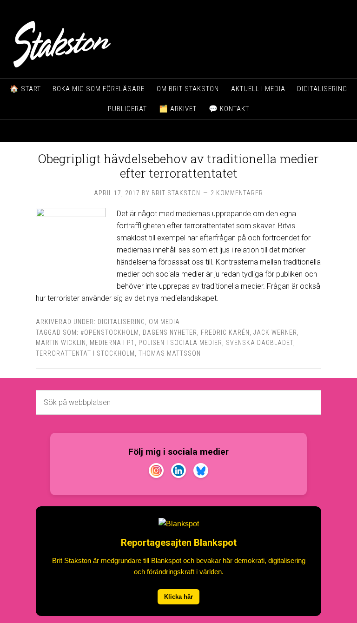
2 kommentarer (237, 193)
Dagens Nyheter (170, 332)
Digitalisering (121, 321)
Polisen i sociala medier (180, 342)
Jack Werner (275, 332)
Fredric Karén (225, 332)
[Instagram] (156, 472)
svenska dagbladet (259, 342)
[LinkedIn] (178, 472)
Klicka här (178, 596)
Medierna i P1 (112, 342)
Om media (164, 321)
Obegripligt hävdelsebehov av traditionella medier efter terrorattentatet (178, 166)
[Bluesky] (200, 472)
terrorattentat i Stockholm (85, 353)
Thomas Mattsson (170, 353)
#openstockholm (109, 332)
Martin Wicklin (61, 342)
